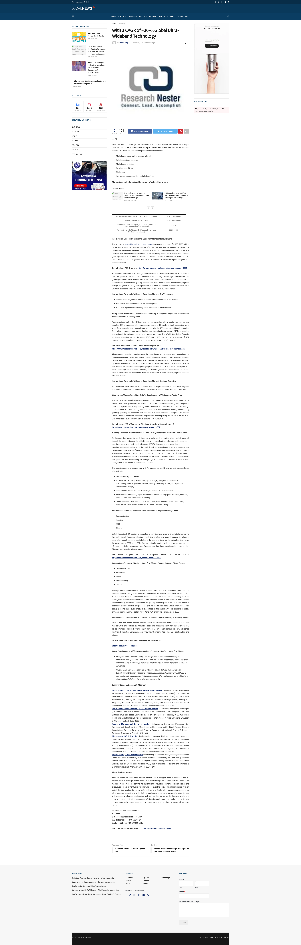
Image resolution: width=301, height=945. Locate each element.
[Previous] (148, 208)
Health (162, 16)
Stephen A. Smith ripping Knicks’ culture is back (89, 886)
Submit (183, 922)
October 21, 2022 (137, 43)
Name (182, 879)
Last (196, 887)
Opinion (152, 16)
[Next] (152, 208)
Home (113, 16)
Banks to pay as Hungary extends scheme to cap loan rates (93, 882)
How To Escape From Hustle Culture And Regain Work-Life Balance (96, 894)
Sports (170, 16)
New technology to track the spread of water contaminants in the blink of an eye (136, 195)
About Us (203, 937)
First (180, 887)
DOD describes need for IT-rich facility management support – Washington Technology (176, 195)
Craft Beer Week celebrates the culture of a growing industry (94, 878)
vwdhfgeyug (123, 43)
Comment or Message (189, 901)
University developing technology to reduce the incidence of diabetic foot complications (96, 67)
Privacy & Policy (224, 937)
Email (182, 892)
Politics (122, 16)
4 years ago (93, 39)
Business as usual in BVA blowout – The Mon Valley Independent (95, 890)
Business (133, 16)
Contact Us (212, 937)
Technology (182, 16)
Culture (143, 16)
